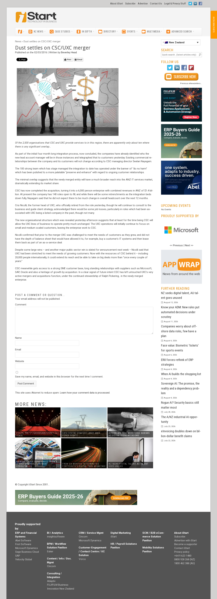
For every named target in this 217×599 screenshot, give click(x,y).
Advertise (143, 3)
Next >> (189, 245)
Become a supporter (185, 544)
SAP (17, 555)
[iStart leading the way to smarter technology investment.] (36, 19)
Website (19, 361)
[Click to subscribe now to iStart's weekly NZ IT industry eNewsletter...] (181, 76)
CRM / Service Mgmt (91, 532)
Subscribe (130, 3)
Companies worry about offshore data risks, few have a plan (179, 331)
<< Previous (176, 245)
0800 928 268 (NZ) (184, 559)
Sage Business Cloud (27, 551)
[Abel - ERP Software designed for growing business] (181, 162)
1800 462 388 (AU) (184, 563)
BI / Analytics (55, 532)
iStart (114, 536)
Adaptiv (51, 581)
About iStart (116, 3)
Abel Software (23, 540)
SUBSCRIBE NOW (213, 25)
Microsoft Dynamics (26, 548)
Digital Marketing (121, 532)
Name (18, 337)
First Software (23, 544)
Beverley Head (69, 52)
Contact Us (156, 3)
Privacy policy (181, 551)
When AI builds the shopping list (181, 374)
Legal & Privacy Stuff (175, 3)
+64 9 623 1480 (182, 555)
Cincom (51, 566)
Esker (50, 551)
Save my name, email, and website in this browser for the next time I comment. (59, 376)
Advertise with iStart (185, 540)
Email (79, 60)
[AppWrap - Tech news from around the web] (181, 267)
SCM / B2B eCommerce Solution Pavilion (153, 536)
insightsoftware (56, 536)
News (18, 41)
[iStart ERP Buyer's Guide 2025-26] (181, 141)
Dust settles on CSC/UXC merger (42, 41)
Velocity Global (23, 559)
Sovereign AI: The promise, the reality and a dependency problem (180, 388)
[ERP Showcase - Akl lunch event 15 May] (181, 105)
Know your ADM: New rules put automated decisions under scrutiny (180, 312)
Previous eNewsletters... (191, 83)
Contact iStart (182, 548)
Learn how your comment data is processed (85, 392)
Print (69, 60)
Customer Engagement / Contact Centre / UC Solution (92, 551)
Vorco (82, 559)
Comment (20, 304)
